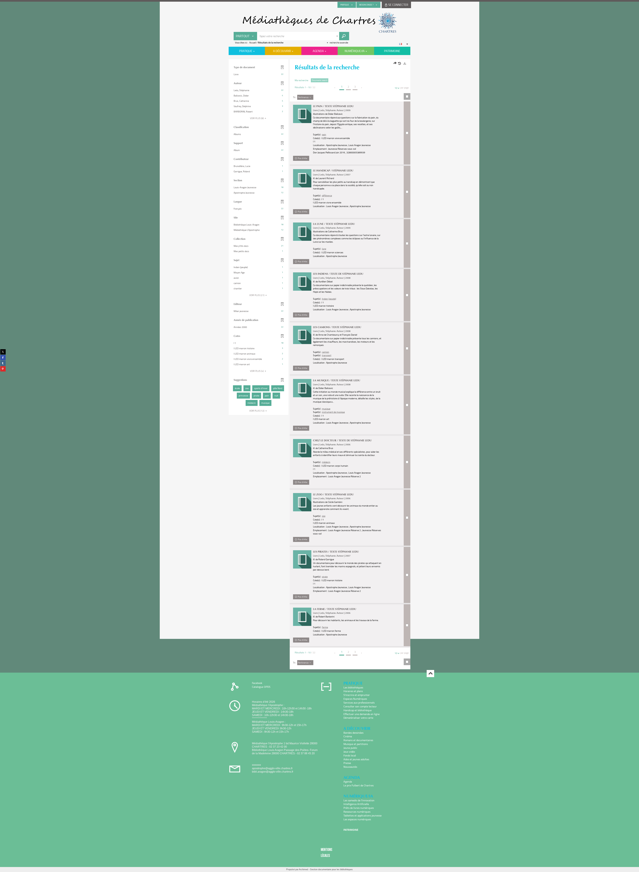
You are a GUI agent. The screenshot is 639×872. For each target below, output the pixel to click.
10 (396, 87)
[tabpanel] (319, 364)
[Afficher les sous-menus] (352, 5)
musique (326, 408)
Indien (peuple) (329, 298)
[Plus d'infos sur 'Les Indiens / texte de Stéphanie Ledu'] (302, 281)
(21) (257, 295)
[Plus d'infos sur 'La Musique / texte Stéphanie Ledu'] (302, 388)
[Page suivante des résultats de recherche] (362, 87)
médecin (326, 462)
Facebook (257, 683)
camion (325, 352)
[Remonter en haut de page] (430, 673)
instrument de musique (333, 412)
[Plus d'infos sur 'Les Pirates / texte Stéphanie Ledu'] (302, 559)
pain (324, 134)
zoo (323, 515)
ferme (325, 627)
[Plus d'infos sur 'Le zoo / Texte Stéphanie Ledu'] (302, 502)
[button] (258, 74)
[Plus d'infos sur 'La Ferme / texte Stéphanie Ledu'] (302, 617)
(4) (257, 370)
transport (326, 355)
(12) (257, 410)
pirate (325, 576)
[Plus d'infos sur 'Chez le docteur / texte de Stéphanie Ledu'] (302, 448)
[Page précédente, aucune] (335, 87)
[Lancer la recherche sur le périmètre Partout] (344, 36)
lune (324, 248)
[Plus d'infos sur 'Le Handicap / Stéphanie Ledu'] (302, 178)
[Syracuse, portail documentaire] (319, 23)
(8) (257, 118)
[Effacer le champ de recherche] (337, 36)
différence (327, 195)
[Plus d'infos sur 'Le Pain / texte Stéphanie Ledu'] (302, 114)
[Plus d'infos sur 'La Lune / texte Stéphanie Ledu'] (302, 231)
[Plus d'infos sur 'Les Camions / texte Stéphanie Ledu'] (302, 335)
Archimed (303, 869)
